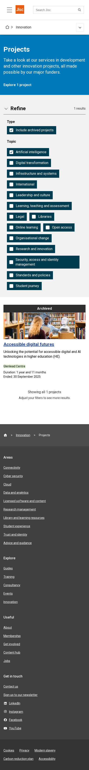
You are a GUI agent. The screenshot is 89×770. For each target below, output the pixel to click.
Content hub (11, 652)
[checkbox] (31, 130)
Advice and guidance (17, 543)
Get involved (11, 644)
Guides (8, 568)
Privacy (24, 750)
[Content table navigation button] (9, 10)
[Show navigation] (80, 27)
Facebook (15, 720)
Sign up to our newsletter (20, 695)
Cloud (7, 484)
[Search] (80, 10)
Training (8, 576)
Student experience (16, 526)
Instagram (16, 711)
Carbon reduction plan (18, 759)
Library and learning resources (23, 518)
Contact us (10, 686)
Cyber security (13, 476)
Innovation (23, 27)
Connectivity (11, 467)
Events (8, 593)
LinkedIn (14, 703)
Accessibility (47, 759)
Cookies (8, 750)
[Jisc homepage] (20, 10)
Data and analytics (16, 492)
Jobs (6, 661)
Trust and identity (15, 534)
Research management (19, 509)
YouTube (15, 728)
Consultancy (11, 585)
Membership (12, 636)
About (7, 627)
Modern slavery (45, 750)
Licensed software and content (24, 501)
